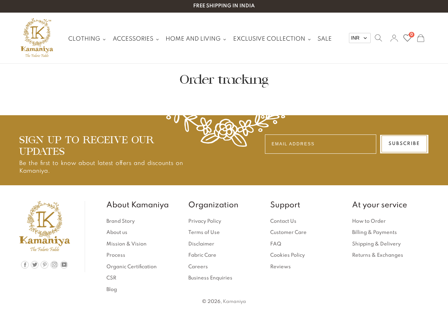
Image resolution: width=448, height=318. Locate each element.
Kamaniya (234, 301)
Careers (198, 266)
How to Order (369, 221)
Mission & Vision (126, 244)
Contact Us (283, 221)
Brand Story (120, 221)
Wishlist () (411, 35)
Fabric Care (202, 255)
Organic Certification (131, 266)
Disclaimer (201, 244)
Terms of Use (204, 232)
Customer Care (288, 232)
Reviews (280, 266)
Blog (111, 289)
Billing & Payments (374, 232)
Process (115, 255)
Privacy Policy (204, 221)
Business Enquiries (210, 278)
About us (116, 232)
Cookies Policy (287, 255)
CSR (111, 278)
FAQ (275, 244)
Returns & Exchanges (377, 255)
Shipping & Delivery (376, 244)
